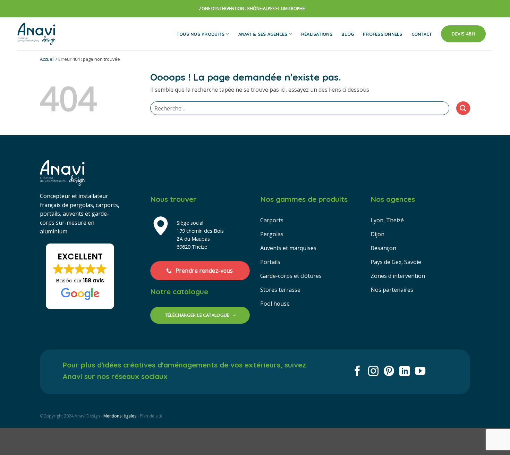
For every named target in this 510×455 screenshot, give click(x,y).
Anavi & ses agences (263, 34)
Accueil (47, 59)
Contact (421, 34)
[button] (80, 276)
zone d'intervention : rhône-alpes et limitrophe (252, 8)
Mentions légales (119, 416)
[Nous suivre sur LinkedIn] (404, 372)
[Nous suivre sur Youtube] (420, 372)
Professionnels (382, 34)
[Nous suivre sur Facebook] (357, 372)
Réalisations (316, 34)
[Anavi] (36, 34)
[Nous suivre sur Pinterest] (389, 372)
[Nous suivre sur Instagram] (373, 372)
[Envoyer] (463, 108)
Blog (347, 34)
